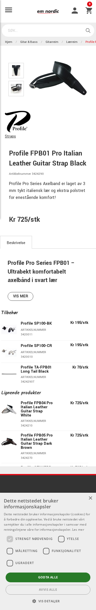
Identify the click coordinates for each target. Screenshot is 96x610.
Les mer (78, 529)
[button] (48, 601)
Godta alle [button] (48, 577)
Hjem (8, 42)
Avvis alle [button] (48, 589)
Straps (10, 136)
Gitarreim (52, 42)
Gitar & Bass (29, 42)
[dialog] (48, 551)
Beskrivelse (16, 243)
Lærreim (72, 42)
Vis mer (20, 296)
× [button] (90, 498)
